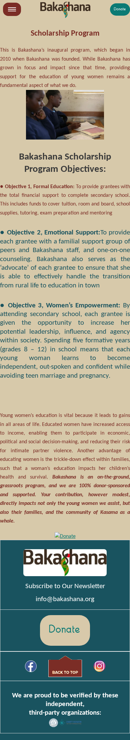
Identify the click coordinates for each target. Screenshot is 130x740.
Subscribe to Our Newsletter (65, 586)
